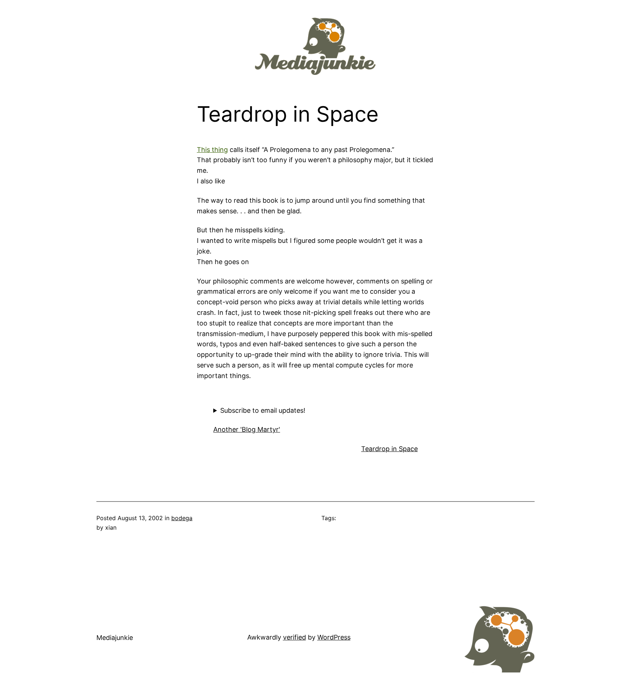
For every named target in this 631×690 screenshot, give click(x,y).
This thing (212, 149)
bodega (181, 518)
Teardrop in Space (389, 449)
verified (294, 637)
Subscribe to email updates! (262, 410)
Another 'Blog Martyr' (246, 429)
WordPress (334, 637)
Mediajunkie (114, 637)
